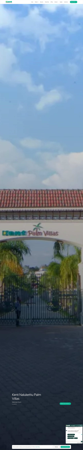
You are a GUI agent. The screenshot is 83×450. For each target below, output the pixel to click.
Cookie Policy (37, 446)
